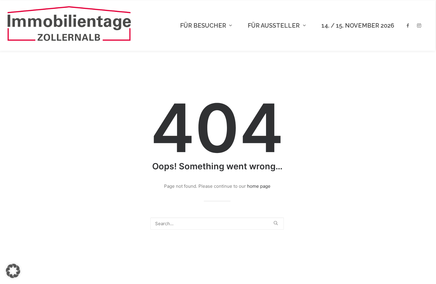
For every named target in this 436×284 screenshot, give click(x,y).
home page (258, 186)
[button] (275, 223)
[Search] (217, 223)
